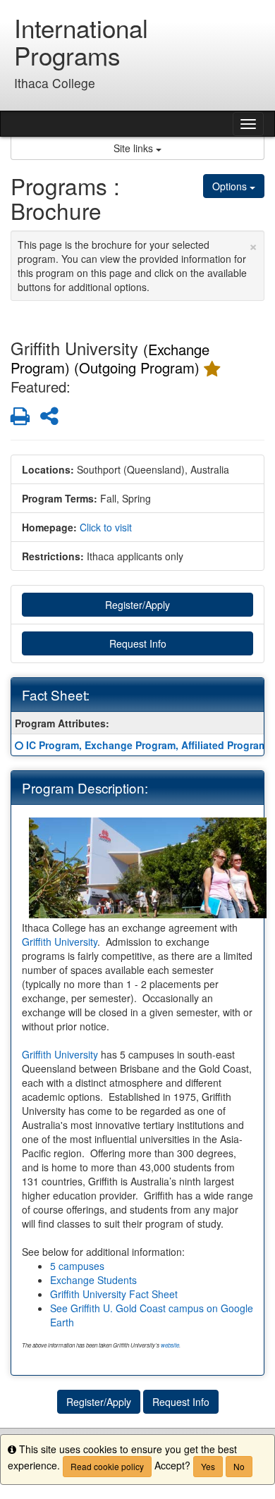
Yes (208, 1466)
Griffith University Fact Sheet (114, 1294)
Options (231, 186)
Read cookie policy (107, 1466)
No (239, 1466)
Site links (135, 148)
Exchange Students (93, 1280)
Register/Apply (137, 605)
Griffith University (59, 941)
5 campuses (77, 1266)
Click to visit (106, 527)
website (170, 1345)
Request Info (137, 643)
